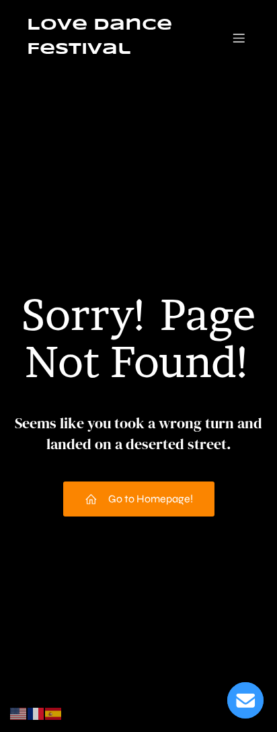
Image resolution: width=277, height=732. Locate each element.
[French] (36, 713)
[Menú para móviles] (238, 37)
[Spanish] (54, 713)
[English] (19, 713)
